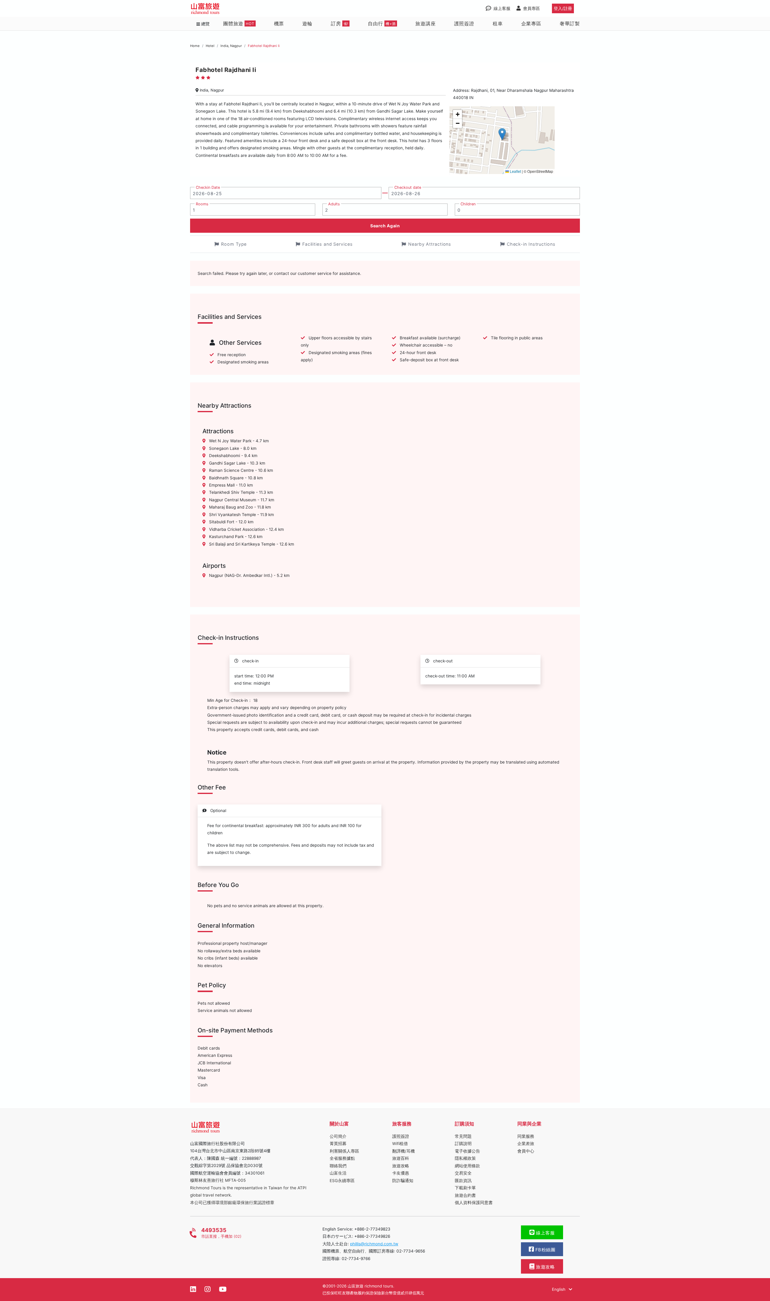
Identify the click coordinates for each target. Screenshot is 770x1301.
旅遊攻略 (400, 1165)
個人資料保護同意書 (474, 1202)
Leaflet (515, 171)
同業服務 (525, 1136)
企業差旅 (525, 1143)
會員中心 (525, 1151)
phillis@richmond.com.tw (374, 1243)
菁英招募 (338, 1143)
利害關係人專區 (344, 1151)
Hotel (210, 46)
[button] (502, 134)
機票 (279, 23)
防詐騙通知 (402, 1180)
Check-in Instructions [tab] (531, 244)
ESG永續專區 (342, 1180)
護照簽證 (464, 23)
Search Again (385, 225)
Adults (334, 204)
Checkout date (407, 187)
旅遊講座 (425, 23)
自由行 (382, 23)
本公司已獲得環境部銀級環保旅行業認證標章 (232, 1202)
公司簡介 (338, 1136)
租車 (498, 23)
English (559, 1289)
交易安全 (463, 1173)
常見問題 (463, 1136)
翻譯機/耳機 (403, 1151)
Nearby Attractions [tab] (429, 244)
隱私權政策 (465, 1158)
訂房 (339, 23)
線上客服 (545, 1233)
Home (195, 46)
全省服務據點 (342, 1158)
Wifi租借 (400, 1143)
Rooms (202, 204)
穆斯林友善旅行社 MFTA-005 (218, 1180)
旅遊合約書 (465, 1195)
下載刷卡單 (465, 1187)
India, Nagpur (231, 46)
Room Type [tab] (234, 244)
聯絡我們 (338, 1165)
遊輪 (307, 23)
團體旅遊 (238, 23)
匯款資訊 (463, 1180)
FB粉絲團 (544, 1250)
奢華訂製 (570, 23)
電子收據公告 (467, 1151)
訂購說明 (463, 1143)
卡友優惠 (400, 1173)
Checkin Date (208, 187)
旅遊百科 (400, 1158)
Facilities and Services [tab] (327, 244)
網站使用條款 (467, 1165)
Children (468, 204)
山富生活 (338, 1173)
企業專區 (531, 23)
